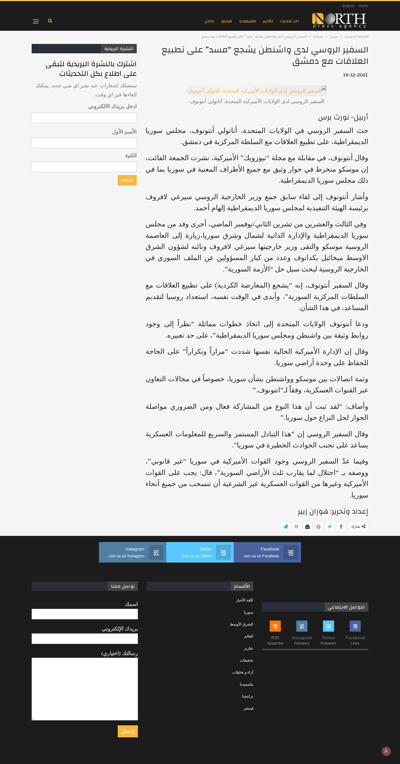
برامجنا (247, 696)
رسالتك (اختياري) (119, 653)
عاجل (209, 21)
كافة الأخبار (244, 600)
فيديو (226, 21)
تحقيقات (246, 660)
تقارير (268, 21)
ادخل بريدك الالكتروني (112, 106)
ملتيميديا (247, 21)
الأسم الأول (124, 132)
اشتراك (127, 180)
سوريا (248, 612)
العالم (248, 636)
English (348, 5)
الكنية (131, 155)
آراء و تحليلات (242, 672)
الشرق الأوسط (241, 624)
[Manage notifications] (386, 751)
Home (363, 5)
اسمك (131, 604)
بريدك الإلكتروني (120, 629)
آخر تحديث (289, 21)
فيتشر (248, 708)
